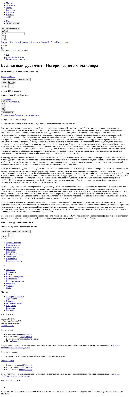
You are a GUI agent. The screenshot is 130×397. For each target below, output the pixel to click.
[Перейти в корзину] (5, 46)
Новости (10, 14)
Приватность (11, 279)
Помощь (9, 21)
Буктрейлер (11, 249)
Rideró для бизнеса (14, 261)
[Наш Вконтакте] (7, 385)
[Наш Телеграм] (7, 387)
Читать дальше (7, 361)
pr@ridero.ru (15, 341)
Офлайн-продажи (13, 243)
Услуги (9, 8)
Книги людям (62, 42)
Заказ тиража (11, 256)
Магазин (10, 3)
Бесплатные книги (14, 303)
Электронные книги (15, 296)
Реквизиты (10, 283)
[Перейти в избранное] (2, 46)
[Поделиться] (3, 109)
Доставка (10, 310)
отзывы (11, 115)
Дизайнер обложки (14, 254)
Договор (9, 285)
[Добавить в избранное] (3, 105)
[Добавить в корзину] (11, 85)
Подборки (51, 42)
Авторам (10, 12)
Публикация (11, 259)
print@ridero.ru (26, 336)
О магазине (11, 272)
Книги (9, 274)
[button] (65, 36)
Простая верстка (13, 245)
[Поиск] (3, 37)
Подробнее (6, 99)
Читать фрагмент (8, 82)
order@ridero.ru (31, 339)
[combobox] (65, 33)
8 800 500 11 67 (7, 326)
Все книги (5, 42)
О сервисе (10, 5)
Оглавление (20, 115)
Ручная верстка (12, 247)
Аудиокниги (11, 299)
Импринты (15, 42)
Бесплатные (35, 42)
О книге (4, 115)
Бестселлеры (25, 42)
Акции (9, 17)
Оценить (16, 102)
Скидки (44, 42)
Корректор (10, 252)
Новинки (10, 301)
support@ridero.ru (24, 334)
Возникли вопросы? (15, 276)
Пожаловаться (7, 113)
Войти (4, 31)
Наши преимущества (15, 281)
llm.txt (8, 288)
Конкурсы (10, 10)
